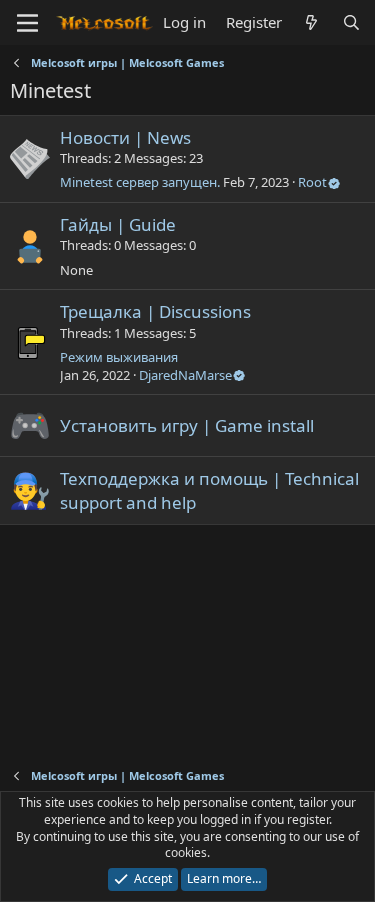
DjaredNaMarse (185, 375)
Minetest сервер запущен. (140, 182)
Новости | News (125, 137)
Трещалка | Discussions (155, 311)
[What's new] (311, 22)
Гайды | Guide (118, 224)
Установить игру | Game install (187, 425)
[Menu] (27, 23)
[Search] (351, 22)
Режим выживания (119, 357)
